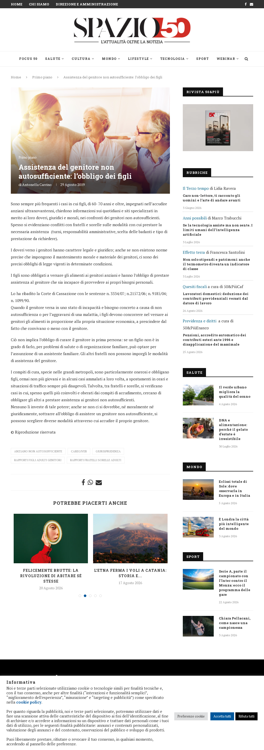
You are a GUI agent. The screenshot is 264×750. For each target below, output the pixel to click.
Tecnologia (172, 58)
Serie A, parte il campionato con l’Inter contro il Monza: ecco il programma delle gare (234, 583)
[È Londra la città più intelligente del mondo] (198, 527)
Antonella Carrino (37, 184)
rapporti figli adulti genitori (37, 460)
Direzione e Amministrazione (87, 4)
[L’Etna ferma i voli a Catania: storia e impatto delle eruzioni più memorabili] (130, 538)
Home (16, 4)
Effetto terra (194, 252)
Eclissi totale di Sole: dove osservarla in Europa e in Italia (234, 488)
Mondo (109, 58)
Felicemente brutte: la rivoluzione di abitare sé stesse (51, 575)
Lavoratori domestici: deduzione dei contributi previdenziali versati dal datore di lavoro (216, 298)
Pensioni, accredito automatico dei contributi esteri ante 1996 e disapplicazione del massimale (214, 340)
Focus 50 (28, 58)
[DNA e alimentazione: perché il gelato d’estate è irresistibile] (198, 428)
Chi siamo (39, 4)
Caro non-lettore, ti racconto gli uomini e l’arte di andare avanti (212, 197)
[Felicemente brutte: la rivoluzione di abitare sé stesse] (51, 538)
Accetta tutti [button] (222, 716)
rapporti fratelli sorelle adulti (95, 460)
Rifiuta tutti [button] (246, 716)
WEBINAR (226, 58)
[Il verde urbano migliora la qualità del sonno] (198, 395)
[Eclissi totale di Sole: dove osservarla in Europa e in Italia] (198, 489)
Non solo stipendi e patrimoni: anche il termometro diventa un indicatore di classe (216, 264)
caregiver (79, 451)
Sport (202, 58)
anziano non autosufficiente (38, 451)
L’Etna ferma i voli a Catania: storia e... (130, 573)
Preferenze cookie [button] (191, 716)
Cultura (81, 58)
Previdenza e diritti (199, 320)
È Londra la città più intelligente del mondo (234, 524)
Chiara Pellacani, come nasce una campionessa (234, 623)
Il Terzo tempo (196, 188)
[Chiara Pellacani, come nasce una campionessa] (198, 626)
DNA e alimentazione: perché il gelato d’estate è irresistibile (233, 429)
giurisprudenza (108, 451)
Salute (52, 58)
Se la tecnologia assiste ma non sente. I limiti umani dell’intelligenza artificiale (218, 230)
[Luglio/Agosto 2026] (218, 127)
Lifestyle (138, 58)
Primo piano (42, 77)
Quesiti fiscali (195, 286)
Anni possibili (195, 218)
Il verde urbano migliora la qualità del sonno (234, 392)
